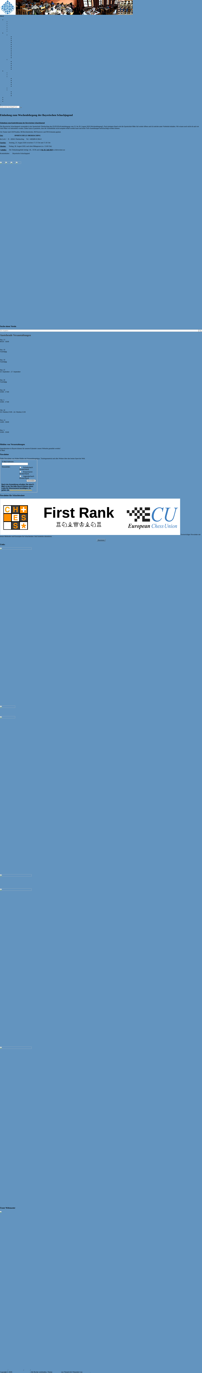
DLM (14, 69)
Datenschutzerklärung (16, 1370)
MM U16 (16, 50)
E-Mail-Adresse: (8, 462)
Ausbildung (12, 73)
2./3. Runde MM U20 (9, 436)
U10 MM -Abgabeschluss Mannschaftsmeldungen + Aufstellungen (28, 366)
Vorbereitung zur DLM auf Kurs (11, 159)
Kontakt (27, 1370)
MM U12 (16, 46)
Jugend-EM (16, 37)
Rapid (15, 58)
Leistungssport (13, 90)
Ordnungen (12, 23)
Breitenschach (13, 88)
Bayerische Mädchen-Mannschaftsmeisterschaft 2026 (22, 356)
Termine (7, 101)
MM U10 (16, 44)
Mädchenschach (13, 75)
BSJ (5, 20)
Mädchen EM (17, 39)
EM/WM (16, 94)
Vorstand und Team (14, 21)
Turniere (7, 33)
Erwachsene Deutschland (26, 473)
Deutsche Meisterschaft (20, 67)
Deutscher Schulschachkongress (23, 84)
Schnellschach (17, 61)
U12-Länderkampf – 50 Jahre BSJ (15, 97)
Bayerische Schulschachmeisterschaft (25, 78)
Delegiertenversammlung (16, 29)
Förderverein (12, 27)
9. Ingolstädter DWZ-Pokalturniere (15, 345)
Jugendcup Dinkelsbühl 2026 (12, 396)
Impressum (3, 1370)
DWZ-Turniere (18, 63)
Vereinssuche (12, 25)
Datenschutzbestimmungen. (21, 490)
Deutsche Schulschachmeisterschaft (24, 80)
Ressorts (7, 71)
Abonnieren (101, 540)
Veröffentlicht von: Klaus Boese (10, 119)
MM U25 (16, 54)
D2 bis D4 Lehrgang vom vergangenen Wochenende (17, 157)
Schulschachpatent (19, 82)
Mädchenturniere (18, 65)
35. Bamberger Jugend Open (12, 406)
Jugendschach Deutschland (26, 477)
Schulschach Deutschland (26, 468)
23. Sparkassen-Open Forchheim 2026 (16, 376)
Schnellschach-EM (19, 40)
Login (33, 1370)
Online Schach (9, 99)
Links (10, 31)
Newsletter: (6, 467)
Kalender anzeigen (6, 440)
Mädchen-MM (17, 56)
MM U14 (16, 48)
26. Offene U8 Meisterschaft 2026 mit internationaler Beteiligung (27, 416)
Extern (10, 59)
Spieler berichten (18, 95)
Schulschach (12, 76)
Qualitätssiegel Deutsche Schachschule (25, 86)
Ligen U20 (16, 52)
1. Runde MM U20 (8, 426)
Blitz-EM (16, 42)
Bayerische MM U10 (9, 386)
